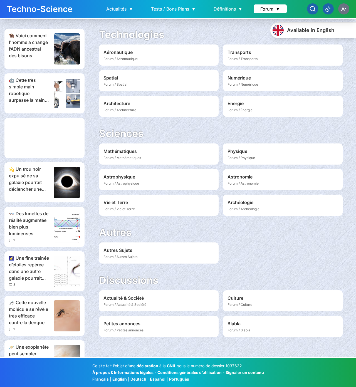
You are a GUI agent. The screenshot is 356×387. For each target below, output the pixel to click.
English (119, 379)
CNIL (171, 365)
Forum (270, 9)
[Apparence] (328, 8)
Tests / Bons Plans (173, 9)
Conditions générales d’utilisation (189, 372)
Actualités (119, 9)
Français (100, 379)
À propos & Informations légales (123, 372)
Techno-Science (40, 9)
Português (179, 379)
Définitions (228, 9)
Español (157, 379)
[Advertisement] (44, 138)
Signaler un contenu (245, 372)
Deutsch (138, 379)
